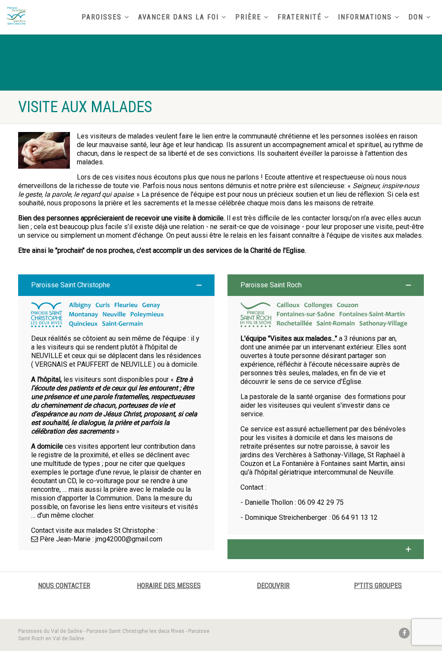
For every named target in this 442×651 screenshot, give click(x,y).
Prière (248, 17)
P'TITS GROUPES (378, 586)
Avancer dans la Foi (178, 17)
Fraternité (300, 17)
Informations (365, 17)
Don (415, 17)
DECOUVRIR (273, 586)
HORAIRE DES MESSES (169, 586)
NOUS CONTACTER (64, 586)
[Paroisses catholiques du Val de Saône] (73, 15)
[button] (116, 285)
